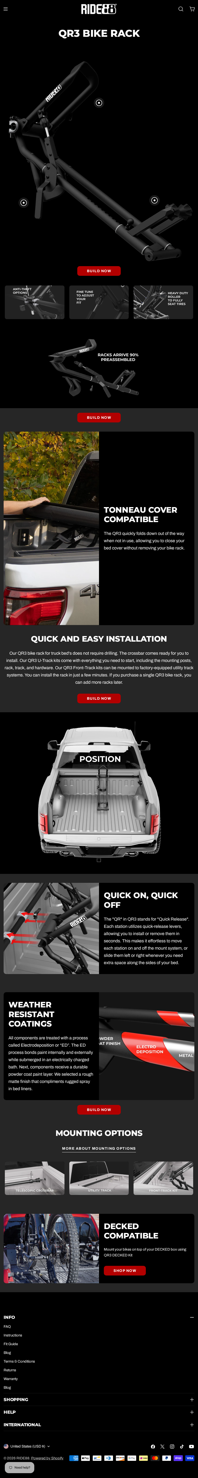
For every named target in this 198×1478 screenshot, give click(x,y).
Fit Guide (11, 1344)
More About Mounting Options (99, 1148)
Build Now (99, 271)
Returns (10, 1370)
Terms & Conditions (19, 1361)
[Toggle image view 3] (154, 200)
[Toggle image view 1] (99, 103)
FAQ (7, 1326)
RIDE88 (22, 1458)
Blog (7, 1353)
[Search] (181, 9)
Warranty (11, 1379)
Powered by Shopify (47, 1458)
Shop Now (124, 1271)
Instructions (13, 1335)
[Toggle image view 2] (24, 203)
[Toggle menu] (5, 9)
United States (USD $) (27, 1446)
